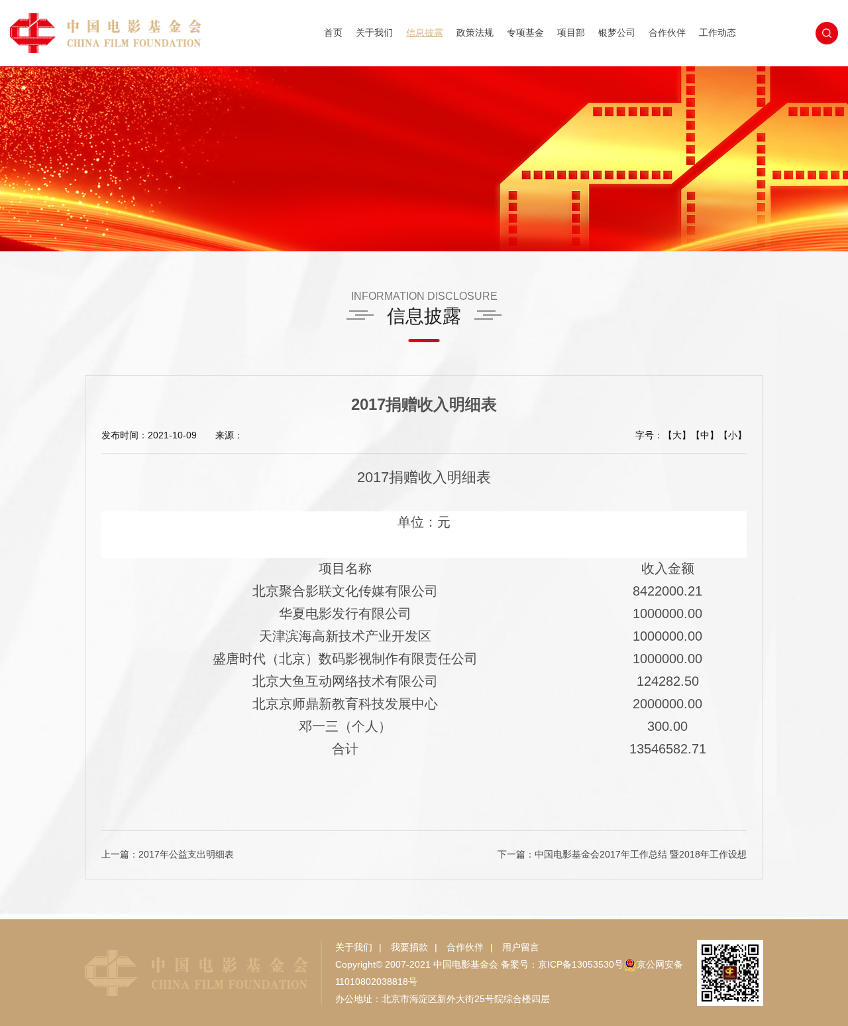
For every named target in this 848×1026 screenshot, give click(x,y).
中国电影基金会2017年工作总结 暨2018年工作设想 (641, 854)
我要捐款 (409, 947)
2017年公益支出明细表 (186, 854)
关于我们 (374, 32)
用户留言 (520, 947)
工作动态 (717, 32)
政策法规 (475, 32)
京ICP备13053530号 (580, 964)
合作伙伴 (667, 32)
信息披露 (424, 32)
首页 (333, 32)
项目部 (571, 32)
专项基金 (525, 32)
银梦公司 (616, 32)
